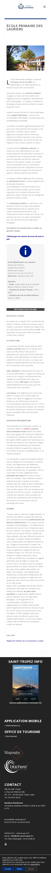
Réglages (31, 869)
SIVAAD (27, 429)
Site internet (11, 736)
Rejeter (19, 869)
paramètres (35, 864)
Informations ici (12, 725)
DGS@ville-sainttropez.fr (22, 836)
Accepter (8, 869)
